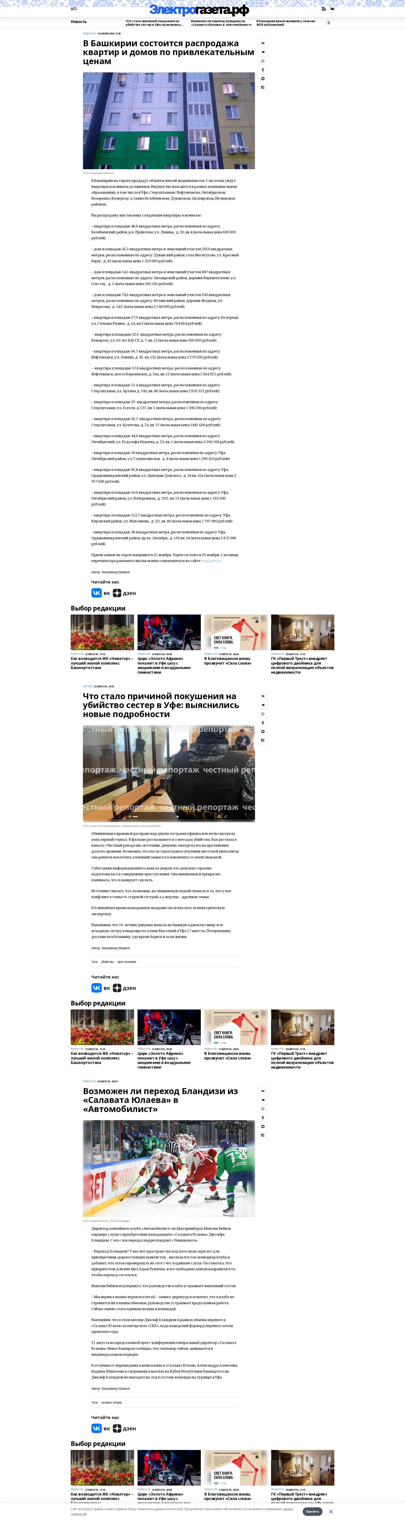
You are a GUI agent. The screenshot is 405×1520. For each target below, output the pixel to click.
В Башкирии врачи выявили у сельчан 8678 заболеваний (285, 22)
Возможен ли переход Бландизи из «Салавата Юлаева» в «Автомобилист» (221, 22)
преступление (126, 962)
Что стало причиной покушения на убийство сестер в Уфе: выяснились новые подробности (153, 22)
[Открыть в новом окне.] (100, 593)
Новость (79, 21)
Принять (312, 1511)
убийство (107, 962)
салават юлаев (111, 1402)
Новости (89, 33)
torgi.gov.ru (210, 560)
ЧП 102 (87, 686)
